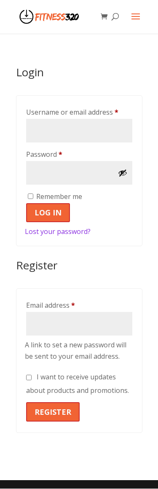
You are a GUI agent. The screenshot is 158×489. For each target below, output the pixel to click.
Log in (48, 212)
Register (53, 412)
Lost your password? (58, 231)
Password (58, 154)
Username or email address (79, 112)
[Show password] (122, 172)
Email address (64, 305)
